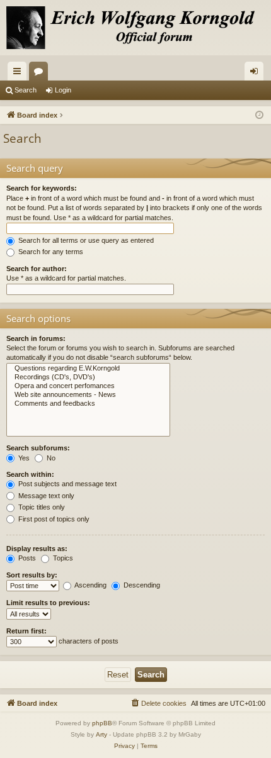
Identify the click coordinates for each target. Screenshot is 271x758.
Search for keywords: (41, 188)
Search (25, 90)
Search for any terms (49, 251)
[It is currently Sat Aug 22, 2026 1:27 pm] (259, 115)
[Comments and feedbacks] (88, 403)
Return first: (26, 631)
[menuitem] (158, 703)
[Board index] (135, 27)
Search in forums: (36, 338)
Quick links (19, 74)
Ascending (90, 585)
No (50, 458)
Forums (41, 74)
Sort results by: (31, 575)
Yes (23, 458)
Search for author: (36, 268)
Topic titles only (40, 507)
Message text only (45, 495)
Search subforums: (38, 448)
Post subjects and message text (66, 484)
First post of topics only (52, 519)
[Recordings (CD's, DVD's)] (88, 377)
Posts (26, 558)
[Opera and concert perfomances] (88, 386)
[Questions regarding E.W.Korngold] (88, 368)
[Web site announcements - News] (88, 395)
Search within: (30, 474)
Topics (62, 558)
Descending (141, 585)
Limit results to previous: (48, 602)
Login (63, 90)
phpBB (102, 723)
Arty (101, 734)
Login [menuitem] (256, 74)
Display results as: (36, 548)
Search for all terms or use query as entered (85, 240)
